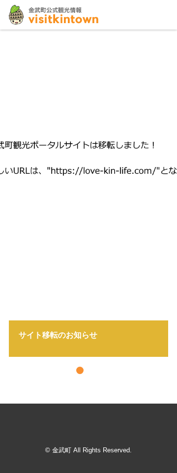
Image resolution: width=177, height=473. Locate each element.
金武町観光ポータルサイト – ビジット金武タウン (53, 15)
